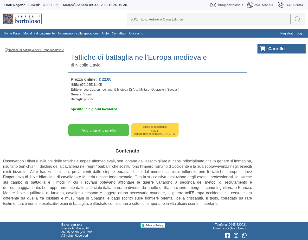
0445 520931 (238, 225)
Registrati (287, 33)
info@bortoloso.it (235, 228)
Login (300, 33)
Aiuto (105, 33)
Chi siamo (136, 33)
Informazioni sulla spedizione (78, 33)
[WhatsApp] (244, 236)
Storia (87, 94)
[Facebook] (228, 236)
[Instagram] (237, 236)
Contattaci (119, 33)
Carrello (276, 48)
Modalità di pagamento (39, 33)
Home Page (12, 33)
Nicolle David (88, 65)
